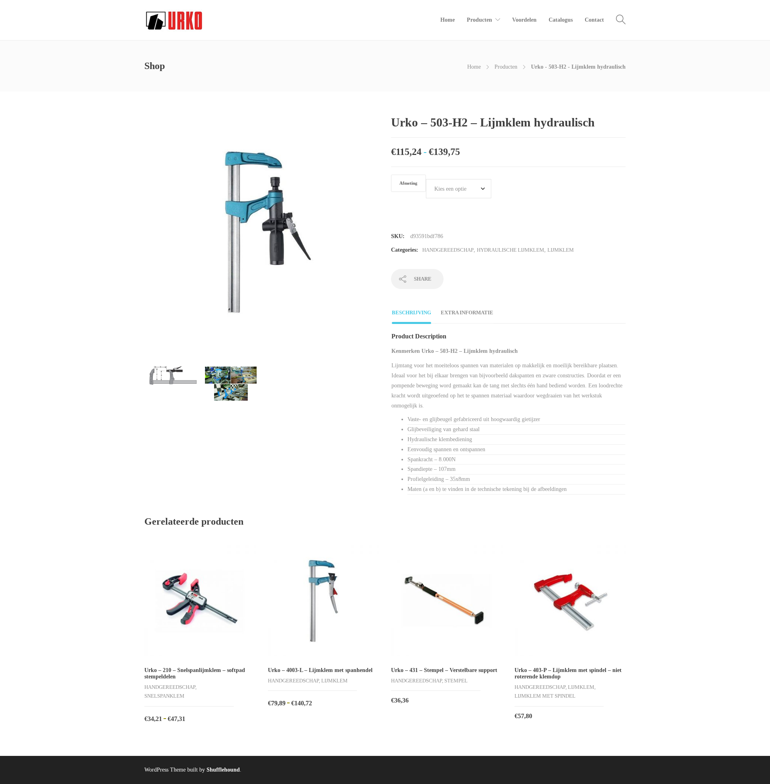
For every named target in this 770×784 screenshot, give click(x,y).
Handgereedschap (448, 250)
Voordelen (524, 20)
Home (447, 20)
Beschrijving (411, 313)
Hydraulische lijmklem (510, 250)
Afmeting (408, 183)
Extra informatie (467, 313)
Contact (594, 20)
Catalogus (561, 20)
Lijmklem (560, 250)
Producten (479, 20)
